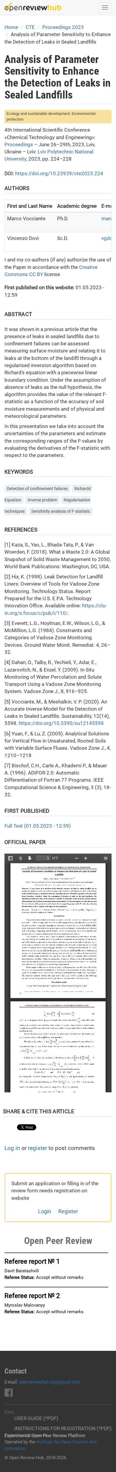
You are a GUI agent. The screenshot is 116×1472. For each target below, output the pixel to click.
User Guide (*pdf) (36, 1418)
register (37, 1148)
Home (11, 27)
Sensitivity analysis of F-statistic (60, 511)
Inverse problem (42, 500)
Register (68, 1211)
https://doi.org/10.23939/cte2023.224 (59, 173)
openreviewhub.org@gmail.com (50, 1382)
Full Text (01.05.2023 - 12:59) (37, 826)
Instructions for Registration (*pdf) (63, 1428)
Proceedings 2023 (63, 27)
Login (44, 1211)
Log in (12, 1148)
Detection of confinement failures (37, 488)
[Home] (33, 7)
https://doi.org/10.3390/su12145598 (61, 723)
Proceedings (18, 144)
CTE (30, 27)
